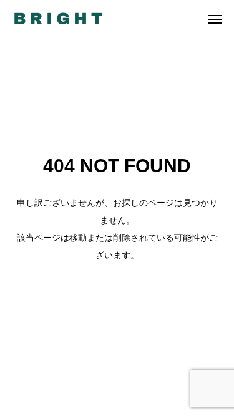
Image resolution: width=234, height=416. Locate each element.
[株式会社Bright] (58, 18)
